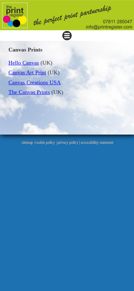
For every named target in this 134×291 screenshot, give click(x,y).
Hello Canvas (23, 63)
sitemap (26, 142)
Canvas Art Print (27, 72)
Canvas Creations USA (34, 82)
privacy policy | (68, 142)
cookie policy (45, 142)
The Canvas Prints (29, 92)
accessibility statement (96, 142)
